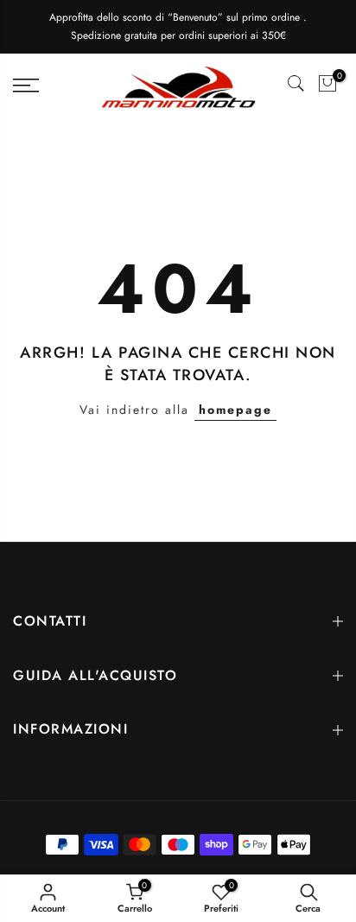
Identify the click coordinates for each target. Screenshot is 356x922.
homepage (235, 409)
